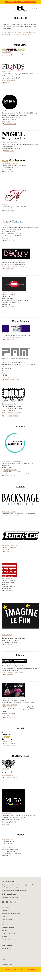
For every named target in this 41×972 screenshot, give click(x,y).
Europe (12, 34)
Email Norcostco (7, 209)
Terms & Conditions (8, 927)
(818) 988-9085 (13, 898)
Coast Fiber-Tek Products (10, 545)
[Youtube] (7, 902)
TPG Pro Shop (6, 51)
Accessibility (6, 939)
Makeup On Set (7, 741)
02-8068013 (8, 707)
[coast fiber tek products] (20, 532)
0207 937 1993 (9, 339)
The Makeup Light (11, 964)
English (4, 959)
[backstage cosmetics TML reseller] (20, 495)
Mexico (29, 34)
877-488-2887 (9, 268)
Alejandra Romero (7, 839)
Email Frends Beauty (8, 80)
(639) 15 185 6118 (9, 717)
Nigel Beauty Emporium (9, 142)
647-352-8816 (8, 591)
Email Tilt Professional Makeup (11, 412)
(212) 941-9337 (9, 307)
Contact (4, 910)
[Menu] (3, 9)
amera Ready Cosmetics (11, 163)
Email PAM (5, 377)
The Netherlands (21, 34)
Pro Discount (6, 925)
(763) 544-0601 (9, 211)
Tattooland (5, 769)
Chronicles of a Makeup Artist (11, 461)
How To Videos (7, 919)
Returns (4, 930)
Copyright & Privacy (8, 933)
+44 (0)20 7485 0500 (11, 416)
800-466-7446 (9, 240)
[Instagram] (11, 902)
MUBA (8, 121)
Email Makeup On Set (9, 745)
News (4, 922)
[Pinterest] (15, 902)
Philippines (5, 34)
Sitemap (4, 936)
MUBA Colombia (7, 813)
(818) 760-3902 (9, 151)
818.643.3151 (8, 82)
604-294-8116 (8, 551)
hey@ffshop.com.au (10, 469)
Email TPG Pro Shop (8, 56)
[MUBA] (13, 790)
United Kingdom (17, 32)
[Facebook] (3, 902)
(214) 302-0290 (9, 172)
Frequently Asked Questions (11, 913)
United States (6, 32)
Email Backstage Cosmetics (11, 516)
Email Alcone (6, 238)
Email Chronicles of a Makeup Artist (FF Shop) (16, 474)
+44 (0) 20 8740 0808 (11, 379)
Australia (26, 32)
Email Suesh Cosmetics (9, 704)
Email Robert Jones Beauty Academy (14, 266)
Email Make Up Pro (8, 715)
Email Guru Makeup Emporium (11, 337)
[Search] (34, 9)
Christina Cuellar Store (9, 847)
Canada (32, 32)
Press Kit (4, 916)
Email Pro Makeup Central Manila (12, 672)
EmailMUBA (6, 824)
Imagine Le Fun (7, 634)
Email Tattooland (7, 775)
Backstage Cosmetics (9, 511)
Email (3, 121)
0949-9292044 (9, 674)
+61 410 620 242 (9, 476)
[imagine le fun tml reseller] (20, 604)
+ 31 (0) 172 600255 (10, 777)
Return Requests (7, 948)
